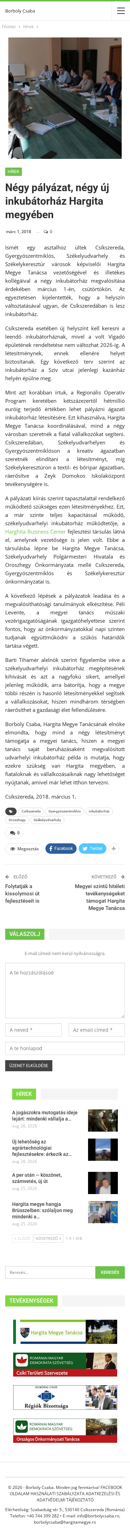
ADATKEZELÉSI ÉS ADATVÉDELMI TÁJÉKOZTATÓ (79, 1497)
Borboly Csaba (20, 11)
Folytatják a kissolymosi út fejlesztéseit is (22, 893)
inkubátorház (99, 811)
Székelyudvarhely (47, 820)
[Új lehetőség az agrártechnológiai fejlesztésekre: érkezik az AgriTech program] (103, 1150)
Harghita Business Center (35, 531)
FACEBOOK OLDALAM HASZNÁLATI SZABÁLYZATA (66, 1490)
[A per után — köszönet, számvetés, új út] (103, 1183)
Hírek (13, 171)
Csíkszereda (31, 811)
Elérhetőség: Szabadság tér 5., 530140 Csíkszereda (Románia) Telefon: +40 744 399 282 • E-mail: (65, 1513)
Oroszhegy (17, 820)
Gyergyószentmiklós (65, 811)
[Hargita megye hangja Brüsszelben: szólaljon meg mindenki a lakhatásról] (103, 1212)
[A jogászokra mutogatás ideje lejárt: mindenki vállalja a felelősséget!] (103, 1120)
